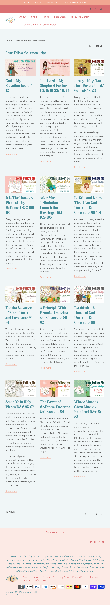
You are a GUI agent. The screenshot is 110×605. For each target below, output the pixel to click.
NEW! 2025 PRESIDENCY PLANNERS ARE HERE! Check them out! (55, 2)
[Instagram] (99, 541)
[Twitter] (91, 541)
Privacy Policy (79, 577)
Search (26, 577)
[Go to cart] (101, 9)
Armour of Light (30, 591)
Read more (11, 153)
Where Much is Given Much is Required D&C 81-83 (88, 409)
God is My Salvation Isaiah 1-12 (20, 85)
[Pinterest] (103, 541)
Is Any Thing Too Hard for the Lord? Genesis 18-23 (89, 85)
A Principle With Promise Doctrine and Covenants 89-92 (54, 315)
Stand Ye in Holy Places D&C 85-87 (20, 404)
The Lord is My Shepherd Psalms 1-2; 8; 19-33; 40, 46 (55, 85)
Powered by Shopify (15, 594)
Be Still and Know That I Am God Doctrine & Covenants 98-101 (88, 205)
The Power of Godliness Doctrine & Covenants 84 (55, 407)
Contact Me (49, 577)
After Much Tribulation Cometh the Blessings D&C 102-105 (51, 207)
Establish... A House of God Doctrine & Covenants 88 (84, 315)
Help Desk (64, 577)
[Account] (96, 9)
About (37, 577)
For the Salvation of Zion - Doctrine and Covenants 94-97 (20, 315)
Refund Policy (41, 580)
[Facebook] (95, 541)
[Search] (90, 9)
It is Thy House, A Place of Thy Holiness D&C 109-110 (20, 205)
